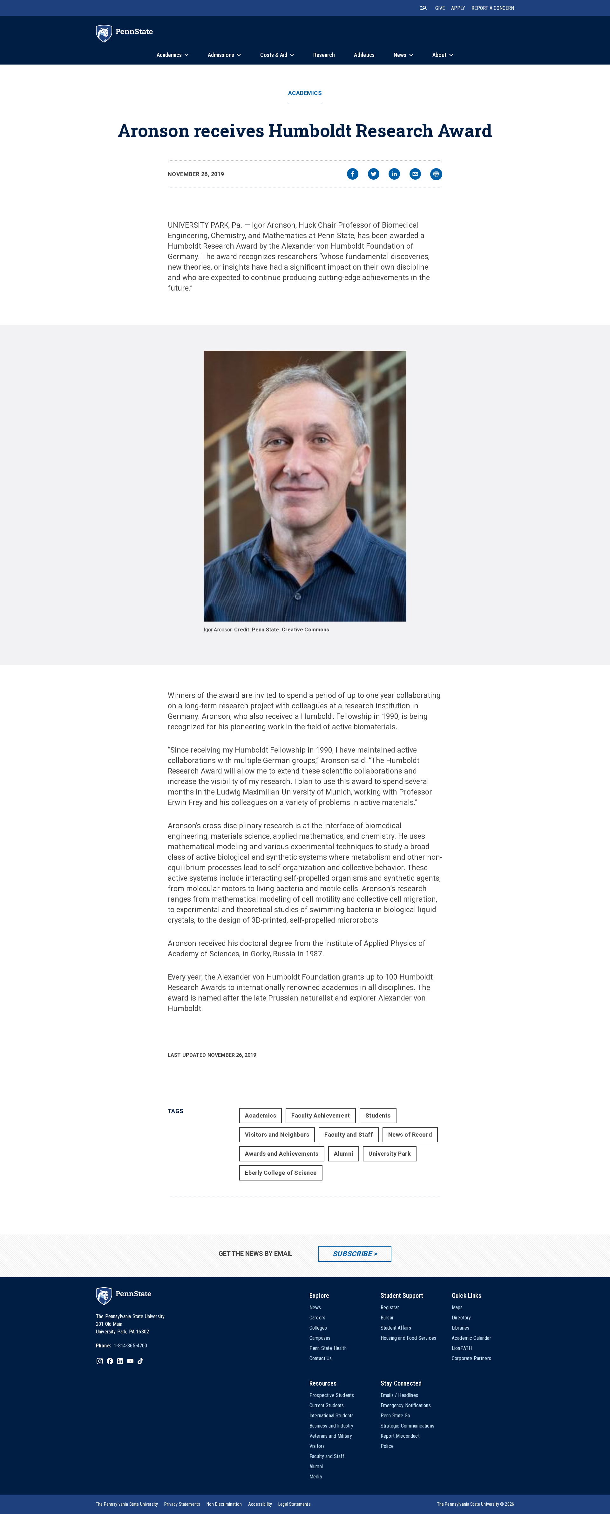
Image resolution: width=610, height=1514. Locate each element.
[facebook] (352, 174)
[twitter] (373, 174)
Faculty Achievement (320, 1115)
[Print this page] (436, 174)
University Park (390, 1153)
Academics (305, 93)
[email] (415, 174)
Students (378, 1115)
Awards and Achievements (281, 1153)
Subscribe (352, 1254)
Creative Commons (305, 630)
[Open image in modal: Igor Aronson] (305, 486)
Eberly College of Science (281, 1172)
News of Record (410, 1134)
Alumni (343, 1153)
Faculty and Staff (348, 1134)
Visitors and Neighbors (277, 1134)
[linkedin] (394, 174)
